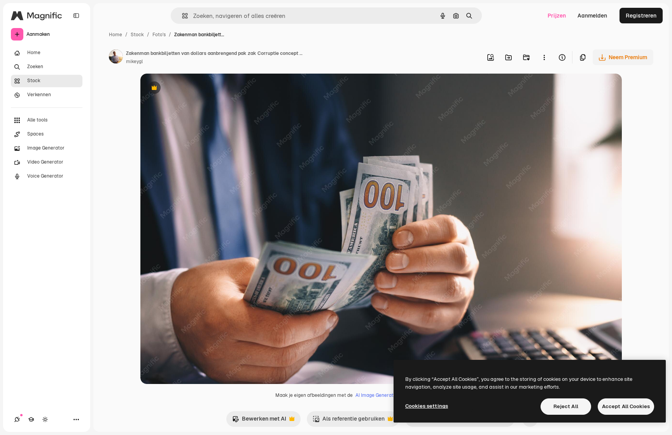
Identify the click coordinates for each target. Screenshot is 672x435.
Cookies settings (426, 406)
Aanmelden (592, 15)
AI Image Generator (376, 395)
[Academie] (31, 419)
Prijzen (557, 15)
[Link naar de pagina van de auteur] (116, 57)
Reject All (565, 406)
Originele (191, 88)
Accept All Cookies (626, 406)
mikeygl (134, 61)
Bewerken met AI (259, 420)
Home (115, 35)
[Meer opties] (544, 57)
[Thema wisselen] (45, 419)
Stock (137, 35)
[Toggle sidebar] (76, 15)
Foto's (159, 35)
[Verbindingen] (17, 419)
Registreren (641, 15)
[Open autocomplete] (181, 16)
